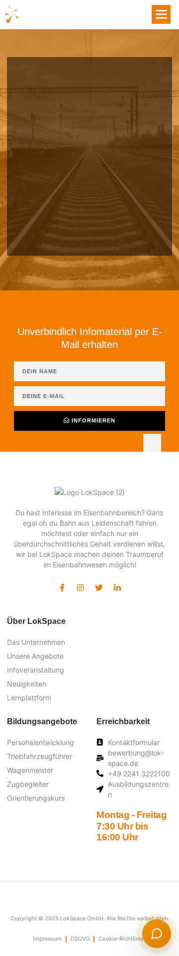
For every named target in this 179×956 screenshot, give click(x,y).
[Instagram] (81, 588)
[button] (161, 14)
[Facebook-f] (62, 588)
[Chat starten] (156, 933)
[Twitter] (99, 588)
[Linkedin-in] (117, 588)
